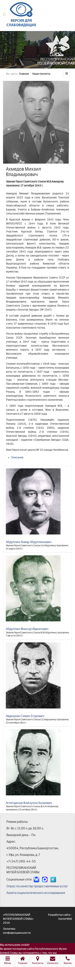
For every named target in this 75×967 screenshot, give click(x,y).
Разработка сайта (59, 915)
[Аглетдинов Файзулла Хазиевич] (33, 762)
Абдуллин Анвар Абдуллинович (28, 542)
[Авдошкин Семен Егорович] (33, 675)
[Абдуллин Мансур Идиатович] (33, 588)
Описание (17, 457)
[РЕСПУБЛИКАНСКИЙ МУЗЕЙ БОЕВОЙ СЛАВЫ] (38, 51)
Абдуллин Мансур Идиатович (27, 629)
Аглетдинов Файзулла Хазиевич (29, 803)
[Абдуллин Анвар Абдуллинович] (33, 501)
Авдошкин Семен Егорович (25, 716)
